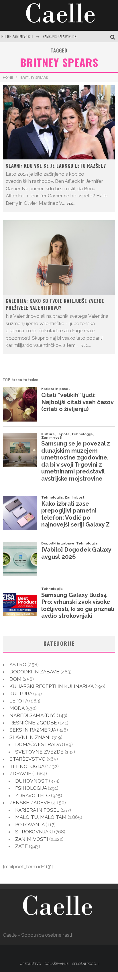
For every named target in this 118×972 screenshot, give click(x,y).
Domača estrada (38, 744)
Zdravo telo (32, 795)
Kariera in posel (37, 810)
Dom (15, 679)
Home (8, 78)
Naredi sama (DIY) (32, 715)
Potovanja (29, 824)
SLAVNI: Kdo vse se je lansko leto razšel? (56, 165)
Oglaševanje (56, 964)
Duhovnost (31, 781)
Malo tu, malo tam (40, 817)
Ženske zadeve (29, 802)
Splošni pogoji (85, 964)
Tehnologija (26, 766)
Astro (17, 664)
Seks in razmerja (32, 730)
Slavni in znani (30, 737)
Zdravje (20, 773)
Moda (16, 708)
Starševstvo (27, 759)
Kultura (20, 693)
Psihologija (31, 788)
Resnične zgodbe (33, 723)
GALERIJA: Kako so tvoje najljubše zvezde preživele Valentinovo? (55, 304)
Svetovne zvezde (39, 752)
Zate (21, 846)
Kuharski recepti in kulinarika (51, 686)
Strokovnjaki (34, 832)
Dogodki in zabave (34, 672)
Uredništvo (30, 964)
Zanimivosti (31, 839)
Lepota (18, 701)
